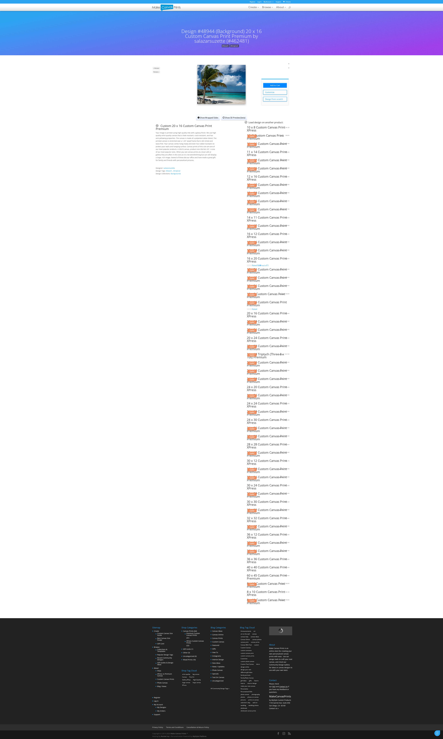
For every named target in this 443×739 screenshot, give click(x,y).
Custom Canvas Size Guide (165, 634)
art (254, 631)
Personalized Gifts (246, 692)
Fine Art (191, 677)
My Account (267, 2)
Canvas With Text (246, 645)
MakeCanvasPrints (280, 696)
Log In (259, 2)
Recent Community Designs (164, 659)
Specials (215, 674)
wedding (243, 705)
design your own (246, 670)
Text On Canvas (218, 677)
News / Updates (218, 666)
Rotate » (156, 72)
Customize (269, 92)
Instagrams (216, 656)
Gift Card (160, 643)
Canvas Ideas (217, 631)
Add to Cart (275, 85)
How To (215, 652)
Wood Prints (187, 660)
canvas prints (255, 642)
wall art (255, 703)
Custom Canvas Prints (165, 679)
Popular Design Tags (165, 655)
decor (258, 664)
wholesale (244, 708)
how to (243, 683)
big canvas (196, 674)
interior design (252, 683)
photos (243, 697)
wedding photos (253, 705)
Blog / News (161, 686)
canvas (254, 634)
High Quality (197, 680)
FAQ (273, 686)
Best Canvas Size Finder (163, 639)
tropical (235, 46)
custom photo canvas (247, 661)
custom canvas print (247, 653)
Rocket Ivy (165, 736)
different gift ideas (246, 672)
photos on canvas (253, 697)
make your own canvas (248, 686)
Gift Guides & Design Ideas (165, 663)
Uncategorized (188, 656)
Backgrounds (176, 174)
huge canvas (186, 682)
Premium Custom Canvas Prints (193, 634)
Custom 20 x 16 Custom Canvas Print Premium (184, 127)
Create (252, 7)
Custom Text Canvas (247, 664)
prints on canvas (253, 700)
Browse (266, 7)
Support (278, 2)
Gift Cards (187, 649)
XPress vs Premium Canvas (164, 675)
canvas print (244, 642)
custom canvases (246, 650)
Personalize (244, 689)
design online (245, 667)
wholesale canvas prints (248, 711)
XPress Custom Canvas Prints (195, 642)
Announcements (246, 631)
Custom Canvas (218, 642)
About (280, 7)
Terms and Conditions (175, 727)
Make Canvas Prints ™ (179, 733)
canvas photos (257, 639)
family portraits (245, 675)
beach (226, 46)
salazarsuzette (169, 168)
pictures (243, 700)
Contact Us (283, 686)
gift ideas (244, 681)
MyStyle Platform (200, 736)
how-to (256, 681)
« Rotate (156, 68)
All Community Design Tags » (220, 688)
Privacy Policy (157, 727)
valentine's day (245, 703)
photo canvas (245, 694)
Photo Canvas (162, 683)
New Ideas (216, 663)
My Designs (161, 707)
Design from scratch (274, 99)
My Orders (161, 711)
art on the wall (245, 634)
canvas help (244, 637)
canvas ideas (255, 637)
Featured (215, 645)
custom (256, 645)
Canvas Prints (188, 631)
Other (185, 652)
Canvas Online (217, 634)
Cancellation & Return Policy (198, 727)
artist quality (186, 674)
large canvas (197, 682)
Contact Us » (274, 708)
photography (256, 694)
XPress (184, 685)
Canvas (184, 677)
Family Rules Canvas (247, 678)
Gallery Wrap (186, 680)
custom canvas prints (247, 656)
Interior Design (218, 659)
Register (252, 2)
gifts (250, 681)
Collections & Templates (162, 650)
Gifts (214, 649)
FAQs (159, 671)
